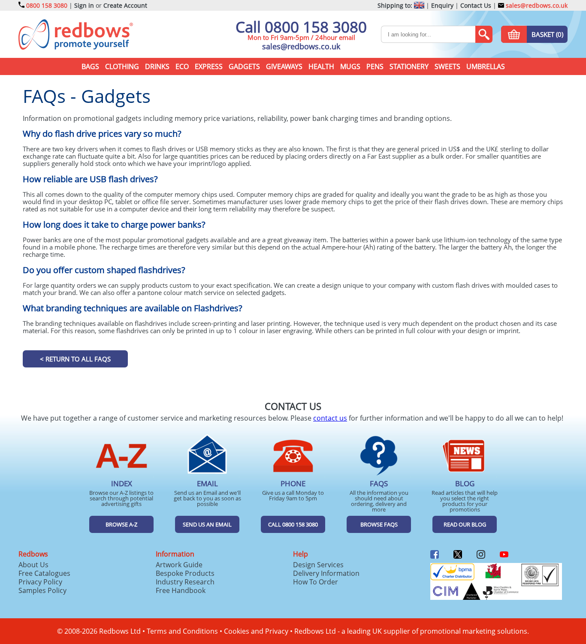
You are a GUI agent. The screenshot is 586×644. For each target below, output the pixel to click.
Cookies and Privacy (256, 631)
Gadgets (244, 66)
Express (209, 66)
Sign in (84, 5)
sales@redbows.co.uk (536, 5)
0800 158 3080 (46, 5)
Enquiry (442, 5)
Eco (182, 66)
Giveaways (284, 66)
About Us (33, 564)
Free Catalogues (44, 573)
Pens (375, 66)
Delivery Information (326, 573)
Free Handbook (180, 590)
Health (321, 66)
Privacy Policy (40, 582)
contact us (330, 418)
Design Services (318, 564)
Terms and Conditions (182, 631)
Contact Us (475, 5)
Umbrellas (485, 66)
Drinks (157, 66)
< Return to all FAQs (75, 359)
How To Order (315, 582)
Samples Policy (42, 590)
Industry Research (185, 582)
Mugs (350, 66)
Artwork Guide (179, 564)
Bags (90, 66)
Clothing (122, 66)
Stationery (409, 66)
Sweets (447, 66)
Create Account (125, 5)
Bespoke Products (185, 573)
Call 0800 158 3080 (301, 26)
